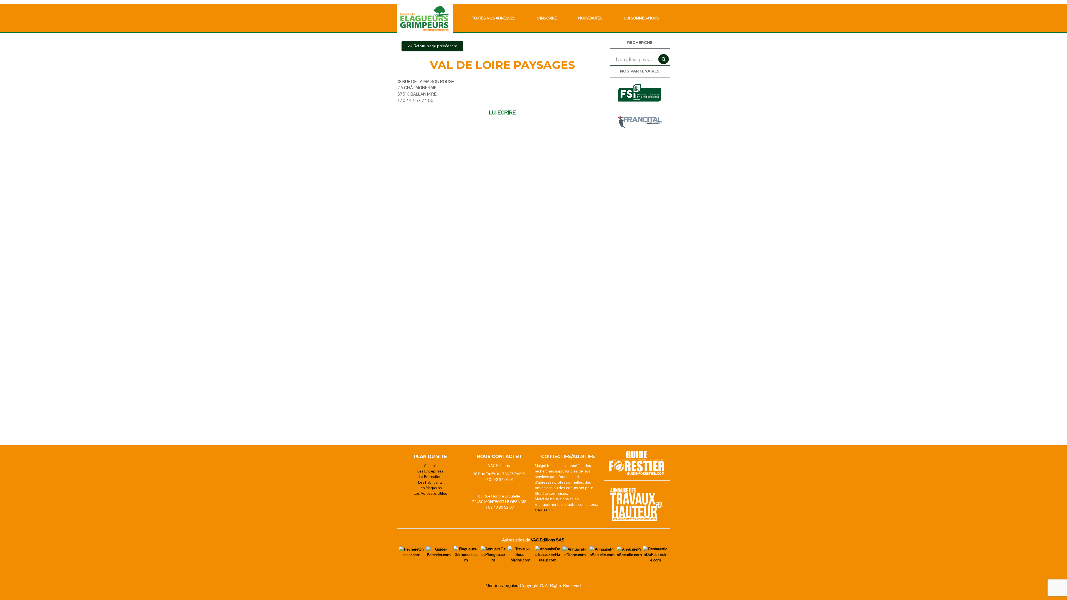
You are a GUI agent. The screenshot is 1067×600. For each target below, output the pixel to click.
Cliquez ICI (544, 510)
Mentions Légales (502, 585)
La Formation (430, 476)
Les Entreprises (430, 471)
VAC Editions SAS (547, 540)
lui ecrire (502, 112)
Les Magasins (430, 487)
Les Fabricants (430, 482)
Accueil (430, 465)
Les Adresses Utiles (430, 493)
